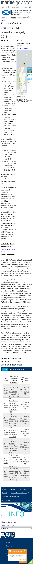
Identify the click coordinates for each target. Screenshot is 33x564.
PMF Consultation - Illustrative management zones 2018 (13, 432)
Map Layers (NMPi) (5, 391)
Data (13, 525)
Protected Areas (22, 48)
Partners (13, 489)
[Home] (16, 5)
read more (23, 561)
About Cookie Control (10, 550)
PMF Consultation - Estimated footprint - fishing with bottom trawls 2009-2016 (14, 405)
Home (3, 20)
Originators (24, 489)
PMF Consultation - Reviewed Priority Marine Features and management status (13, 446)
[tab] (5, 369)
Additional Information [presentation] (17, 369)
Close (24, 550)
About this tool (22, 559)
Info (8, 525)
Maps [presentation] (5, 369)
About (8, 542)
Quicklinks (5, 500)
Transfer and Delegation (10, 497)
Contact (9, 546)
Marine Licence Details (18, 493)
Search (4, 493)
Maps (3, 525)
